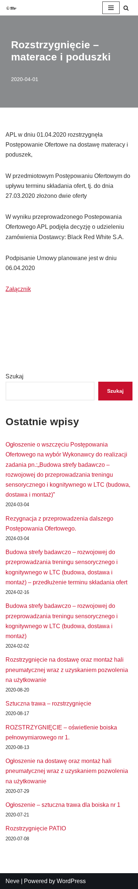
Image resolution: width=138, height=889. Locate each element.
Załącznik (18, 289)
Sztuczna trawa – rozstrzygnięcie (48, 703)
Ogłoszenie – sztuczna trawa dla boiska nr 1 (63, 805)
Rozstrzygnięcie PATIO (36, 828)
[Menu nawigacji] (111, 7)
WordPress (71, 881)
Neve (13, 881)
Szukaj (15, 376)
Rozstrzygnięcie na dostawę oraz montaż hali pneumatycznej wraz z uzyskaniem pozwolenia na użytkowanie (67, 670)
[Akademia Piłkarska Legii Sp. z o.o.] (11, 8)
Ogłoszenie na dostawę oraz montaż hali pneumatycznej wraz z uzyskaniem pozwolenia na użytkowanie (67, 771)
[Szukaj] (126, 8)
